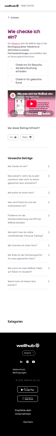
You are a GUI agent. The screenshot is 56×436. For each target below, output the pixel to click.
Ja (11, 137)
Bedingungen (19, 372)
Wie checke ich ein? (17, 166)
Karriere (28, 422)
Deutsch (27, 353)
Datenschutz (19, 369)
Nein (25, 137)
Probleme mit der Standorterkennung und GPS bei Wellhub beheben (24, 219)
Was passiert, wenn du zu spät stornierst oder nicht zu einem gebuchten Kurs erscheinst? (23, 179)
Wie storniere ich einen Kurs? (22, 245)
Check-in (15, 43)
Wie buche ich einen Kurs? (21, 192)
